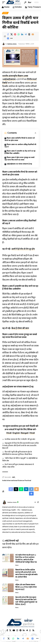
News (5, 13)
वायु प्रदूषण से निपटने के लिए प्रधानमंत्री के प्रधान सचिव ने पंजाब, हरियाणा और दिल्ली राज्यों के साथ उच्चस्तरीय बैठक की (20, 445)
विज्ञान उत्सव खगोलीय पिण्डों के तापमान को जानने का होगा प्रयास (20, 139)
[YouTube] (13, 630)
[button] (4, 2)
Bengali (24, 433)
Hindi (8, 433)
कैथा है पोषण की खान (20, 328)
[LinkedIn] (23, 630)
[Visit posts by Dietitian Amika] (4, 502)
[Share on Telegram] (25, 34)
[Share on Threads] (29, 34)
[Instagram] (17, 630)
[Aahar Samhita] (13, 2)
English (16, 433)
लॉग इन (35, 544)
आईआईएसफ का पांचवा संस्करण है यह (19, 164)
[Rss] (33, 630)
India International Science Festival (16, 480)
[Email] (32, 34)
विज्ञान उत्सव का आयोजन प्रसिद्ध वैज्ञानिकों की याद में (20, 146)
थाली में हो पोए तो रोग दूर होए (23, 249)
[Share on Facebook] (8, 34)
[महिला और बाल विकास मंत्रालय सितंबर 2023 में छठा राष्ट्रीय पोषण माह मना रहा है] (8, 588)
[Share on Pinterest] (15, 34)
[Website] (35, 502)
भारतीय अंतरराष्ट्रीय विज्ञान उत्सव (15, 76)
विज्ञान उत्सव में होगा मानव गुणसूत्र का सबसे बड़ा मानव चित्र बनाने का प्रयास (19, 158)
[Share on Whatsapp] (18, 34)
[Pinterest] (20, 630)
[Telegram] (26, 630)
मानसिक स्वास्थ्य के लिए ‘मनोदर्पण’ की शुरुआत (20, 439)
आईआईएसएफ (9, 79)
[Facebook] (38, 502)
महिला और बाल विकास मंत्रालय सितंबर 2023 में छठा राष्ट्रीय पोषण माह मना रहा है (26, 587)
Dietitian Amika (12, 44)
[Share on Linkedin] (22, 34)
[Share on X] (11, 34)
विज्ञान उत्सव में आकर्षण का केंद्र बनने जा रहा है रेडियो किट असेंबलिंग (20, 152)
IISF (13, 477)
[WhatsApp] (30, 630)
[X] (10, 630)
